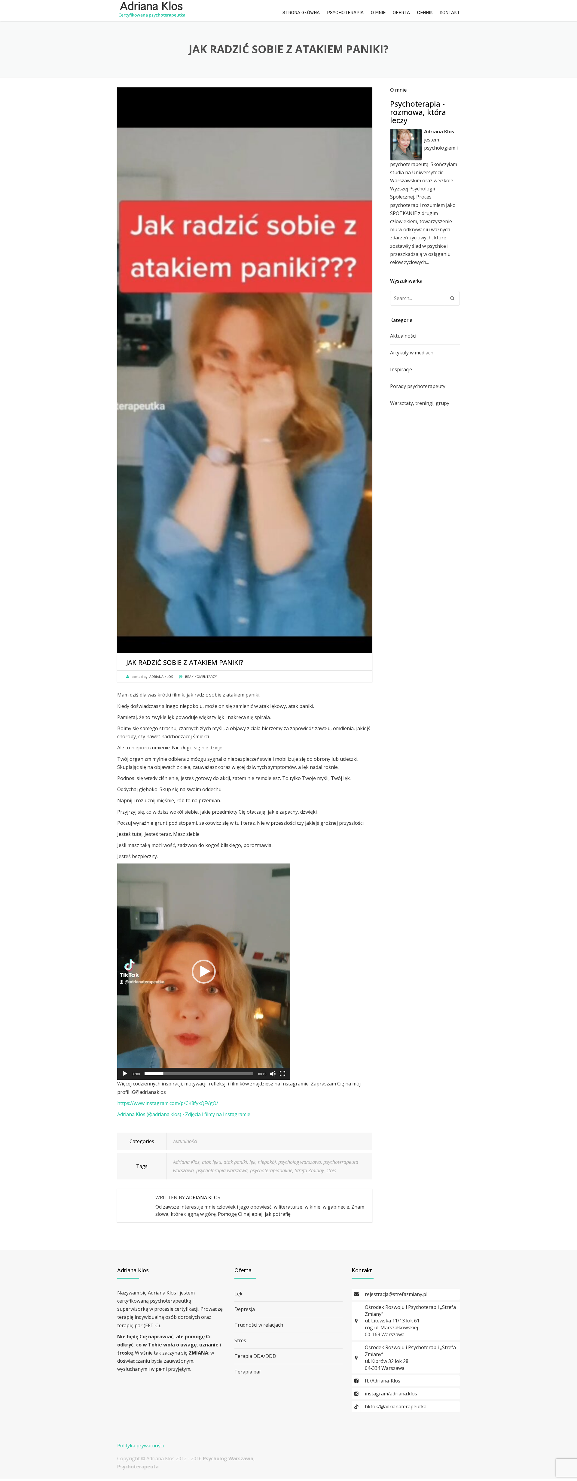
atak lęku (211, 1162)
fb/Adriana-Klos (382, 1380)
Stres (240, 1340)
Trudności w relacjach (258, 1325)
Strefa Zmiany (309, 1170)
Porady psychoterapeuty (417, 386)
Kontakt (450, 12)
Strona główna (301, 12)
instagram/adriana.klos (391, 1393)
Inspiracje (401, 369)
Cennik (425, 12)
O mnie (378, 12)
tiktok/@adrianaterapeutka (395, 1406)
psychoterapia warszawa (222, 1170)
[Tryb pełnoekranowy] (282, 1074)
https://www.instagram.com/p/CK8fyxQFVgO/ (167, 1103)
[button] (204, 972)
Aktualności (185, 1141)
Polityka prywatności (140, 1445)
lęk (252, 1162)
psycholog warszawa (299, 1162)
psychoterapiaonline (271, 1170)
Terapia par (247, 1371)
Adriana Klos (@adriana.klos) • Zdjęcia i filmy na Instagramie (183, 1114)
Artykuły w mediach (411, 352)
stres (331, 1170)
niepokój (267, 1162)
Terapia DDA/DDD (255, 1356)
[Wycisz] (273, 1074)
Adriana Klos (186, 1162)
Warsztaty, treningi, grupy (419, 403)
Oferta (401, 12)
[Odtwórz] (125, 1074)
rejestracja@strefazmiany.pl (396, 1294)
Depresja (244, 1309)
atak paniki (235, 1162)
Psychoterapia (345, 12)
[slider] (199, 1073)
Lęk (238, 1293)
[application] (203, 971)
